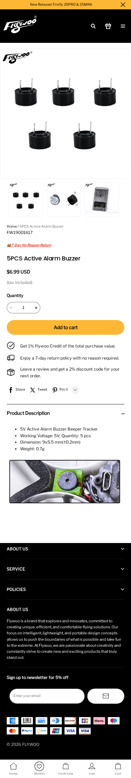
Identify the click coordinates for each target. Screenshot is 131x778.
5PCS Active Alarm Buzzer (41, 226)
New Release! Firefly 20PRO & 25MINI (61, 4)
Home (12, 226)
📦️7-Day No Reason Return (29, 245)
